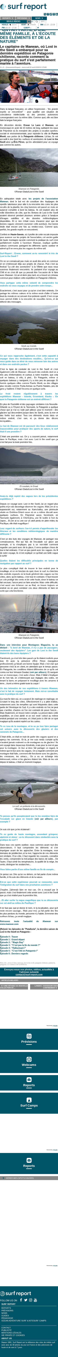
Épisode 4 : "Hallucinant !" (13, 948)
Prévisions (7, 1310)
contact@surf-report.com (29, 974)
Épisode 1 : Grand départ (12, 939)
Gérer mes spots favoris (19, 1178)
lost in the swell (29, 963)
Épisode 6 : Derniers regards (14, 953)
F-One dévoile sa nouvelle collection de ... (14, 987)
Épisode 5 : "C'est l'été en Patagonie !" (19, 951)
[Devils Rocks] (38, 28)
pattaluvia (52, 963)
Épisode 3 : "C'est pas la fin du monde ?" (20, 945)
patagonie (3, 965)
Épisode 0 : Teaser (9, 936)
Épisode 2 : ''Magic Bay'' (12, 942)
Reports (29, 1085)
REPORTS (6, 1308)
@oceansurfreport (13, 67)
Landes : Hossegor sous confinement (46, 987)
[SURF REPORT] (15, 1295)
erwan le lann (12, 963)
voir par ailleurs (38, 672)
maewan (20, 963)
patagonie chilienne (41, 963)
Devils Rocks (13, 21)
